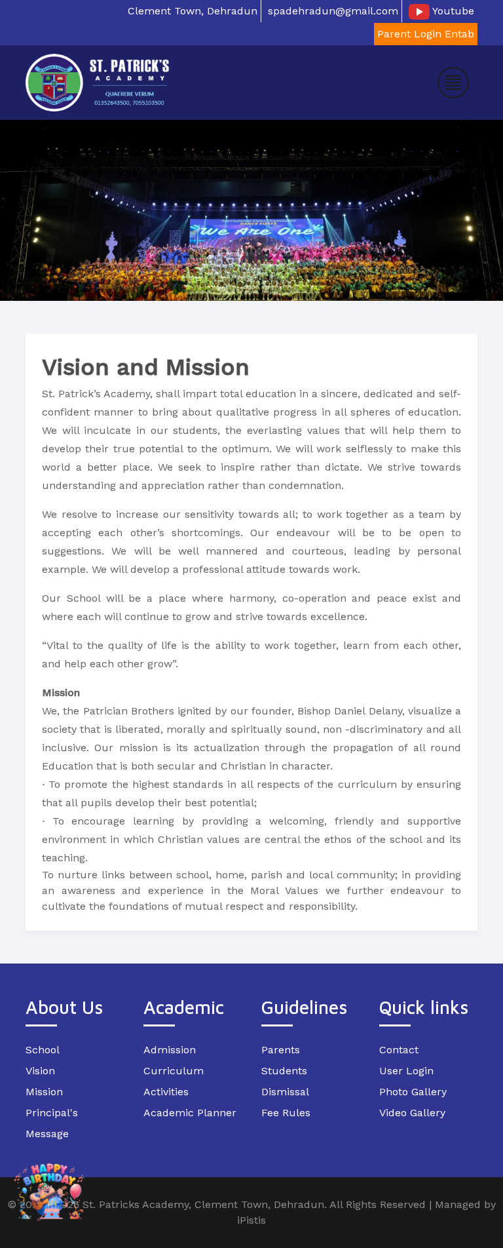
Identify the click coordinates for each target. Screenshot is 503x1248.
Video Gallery (412, 1112)
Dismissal (285, 1091)
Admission (169, 1049)
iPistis (251, 1220)
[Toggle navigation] (453, 83)
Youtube (452, 11)
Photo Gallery (413, 1091)
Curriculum (173, 1070)
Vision (40, 1070)
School (43, 1049)
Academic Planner (189, 1112)
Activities (166, 1091)
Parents (280, 1049)
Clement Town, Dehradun (192, 11)
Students (284, 1070)
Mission (44, 1091)
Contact (399, 1049)
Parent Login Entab (425, 34)
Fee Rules (285, 1112)
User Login (406, 1070)
